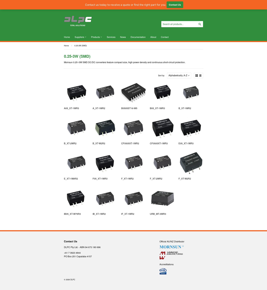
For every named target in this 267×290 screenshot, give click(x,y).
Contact (165, 37)
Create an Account (194, 17)
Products (95, 37)
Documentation (138, 37)
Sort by (161, 75)
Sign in (178, 17)
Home (67, 37)
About (153, 37)
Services (111, 37)
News (123, 37)
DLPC (72, 279)
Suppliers (80, 37)
